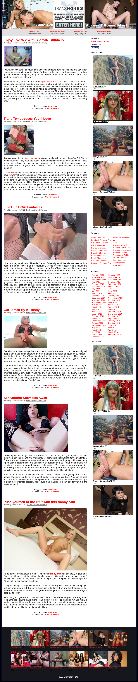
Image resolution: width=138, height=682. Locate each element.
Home (93, 41)
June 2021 (112, 291)
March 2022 (97, 334)
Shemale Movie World (57, 32)
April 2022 (96, 332)
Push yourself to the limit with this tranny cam (39, 502)
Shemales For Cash (80, 32)
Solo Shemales (119, 258)
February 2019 (114, 312)
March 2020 (113, 305)
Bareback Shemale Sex (101, 240)
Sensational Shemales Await (25, 398)
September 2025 (99, 280)
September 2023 (99, 302)
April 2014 (112, 330)
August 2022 (97, 328)
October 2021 (114, 282)
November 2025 (98, 277)
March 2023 (97, 314)
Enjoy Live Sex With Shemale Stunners (34, 40)
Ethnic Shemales (98, 255)
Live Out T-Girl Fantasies (23, 207)
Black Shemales (98, 245)
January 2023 (97, 318)
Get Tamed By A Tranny (22, 310)
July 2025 (96, 282)
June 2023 (96, 307)
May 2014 (112, 328)
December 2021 (115, 277)
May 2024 (96, 291)
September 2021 (115, 284)
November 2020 (115, 298)
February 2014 (114, 334)
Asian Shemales (98, 238)
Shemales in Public (121, 255)
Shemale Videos (120, 252)
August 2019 (113, 307)
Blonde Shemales (98, 248)
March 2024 (97, 293)
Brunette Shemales (99, 253)
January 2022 (114, 275)
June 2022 (96, 330)
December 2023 (98, 298)
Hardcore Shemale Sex (101, 263)
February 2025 (98, 284)
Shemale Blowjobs (120, 245)
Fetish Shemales (98, 258)
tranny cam (55, 574)
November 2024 (98, 286)
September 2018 (115, 314)
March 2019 (113, 309)
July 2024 (96, 289)
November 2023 (98, 300)
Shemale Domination (122, 247)
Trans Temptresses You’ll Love (27, 118)
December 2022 (98, 321)
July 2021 (112, 289)
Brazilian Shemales (99, 250)
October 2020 (114, 300)
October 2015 (114, 323)
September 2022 (99, 325)
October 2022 (97, 323)
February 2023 (98, 316)
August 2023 (97, 305)
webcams (52, 106)
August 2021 (113, 286)
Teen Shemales (119, 260)
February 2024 (98, 296)
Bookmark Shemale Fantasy (36, 43)
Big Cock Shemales (99, 243)
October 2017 (114, 316)
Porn (115, 242)
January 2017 (114, 321)
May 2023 (96, 309)
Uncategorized (119, 263)
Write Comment (52, 108)
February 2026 (98, 275)
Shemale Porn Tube (104, 32)
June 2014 (112, 325)
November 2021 (115, 280)
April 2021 (112, 293)
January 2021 (114, 296)
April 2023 (96, 312)
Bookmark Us (104, 41)
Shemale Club (34, 32)
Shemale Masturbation (122, 250)
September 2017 (115, 318)
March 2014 (113, 332)
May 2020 (112, 302)
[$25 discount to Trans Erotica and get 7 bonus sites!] (69, 28)
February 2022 (98, 337)
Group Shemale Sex (99, 261)
